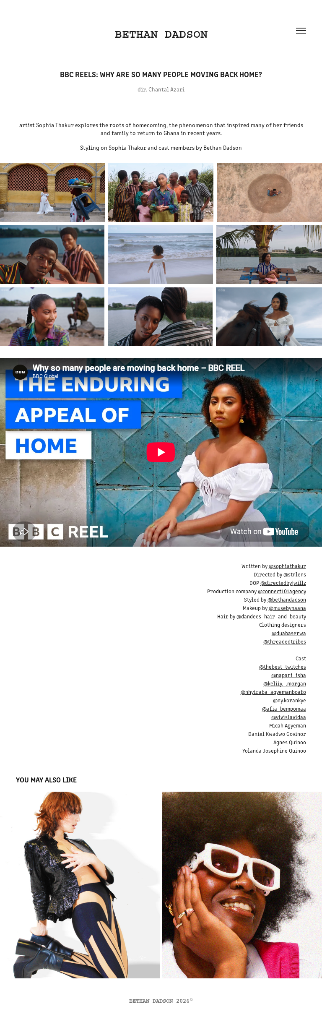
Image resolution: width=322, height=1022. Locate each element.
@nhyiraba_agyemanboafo (273, 691)
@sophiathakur (287, 565)
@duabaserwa (289, 632)
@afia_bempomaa (284, 708)
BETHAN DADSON (161, 34)
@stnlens (294, 574)
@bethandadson (286, 599)
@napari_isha (288, 674)
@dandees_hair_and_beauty (271, 616)
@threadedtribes (284, 641)
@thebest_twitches (282, 666)
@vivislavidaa (288, 716)
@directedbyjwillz (283, 582)
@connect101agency (282, 590)
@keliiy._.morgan (284, 683)
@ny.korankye (289, 700)
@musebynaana (287, 607)
